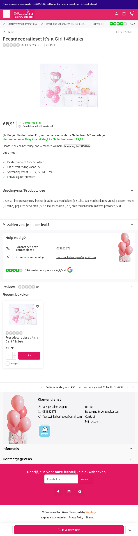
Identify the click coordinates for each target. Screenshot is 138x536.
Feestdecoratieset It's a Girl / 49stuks (22, 339)
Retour (89, 407)
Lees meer (10, 152)
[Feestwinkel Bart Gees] (23, 14)
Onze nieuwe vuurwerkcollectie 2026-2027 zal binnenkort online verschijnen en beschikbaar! (50, 4)
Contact (90, 416)
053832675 (63, 248)
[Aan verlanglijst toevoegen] (37, 306)
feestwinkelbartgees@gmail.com (76, 257)
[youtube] (79, 491)
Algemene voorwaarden (53, 517)
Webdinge (91, 512)
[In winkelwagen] (29, 356)
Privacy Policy (76, 517)
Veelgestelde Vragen (54, 407)
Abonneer (86, 478)
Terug (10, 32)
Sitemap (90, 517)
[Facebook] (58, 491)
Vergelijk (50, 44)
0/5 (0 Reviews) (28, 44)
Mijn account (93, 421)
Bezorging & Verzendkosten (102, 411)
